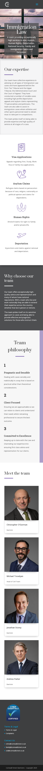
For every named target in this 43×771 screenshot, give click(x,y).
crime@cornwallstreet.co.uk (16, 744)
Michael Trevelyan (15, 576)
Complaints (10, 733)
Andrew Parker (13, 679)
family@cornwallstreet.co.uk (16, 747)
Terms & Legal (11, 730)
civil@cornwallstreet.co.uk (15, 751)
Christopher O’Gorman (17, 524)
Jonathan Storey (14, 627)
